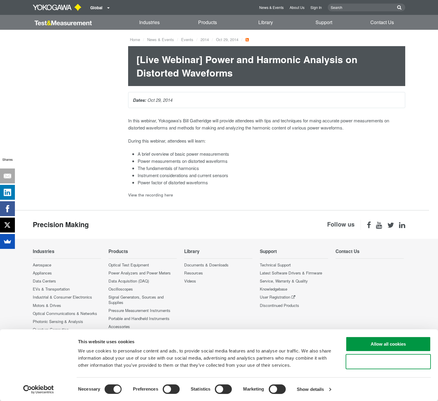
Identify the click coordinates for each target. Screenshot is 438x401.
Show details (310, 389)
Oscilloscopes (120, 289)
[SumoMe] (7, 241)
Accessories (119, 326)
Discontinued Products (279, 305)
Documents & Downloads (206, 265)
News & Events (271, 7)
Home (135, 39)
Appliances (42, 273)
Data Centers (44, 281)
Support (324, 22)
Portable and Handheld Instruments (139, 318)
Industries (149, 22)
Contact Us (382, 22)
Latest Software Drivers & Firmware (291, 273)
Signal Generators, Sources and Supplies (136, 299)
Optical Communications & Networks (65, 313)
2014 (205, 39)
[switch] (171, 389)
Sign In (316, 7)
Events (187, 39)
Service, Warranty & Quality (284, 281)
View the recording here (150, 195)
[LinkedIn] (7, 192)
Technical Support (275, 265)
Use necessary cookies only (388, 361)
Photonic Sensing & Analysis (58, 321)
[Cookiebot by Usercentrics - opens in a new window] (39, 389)
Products (207, 22)
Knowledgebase (273, 289)
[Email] (7, 175)
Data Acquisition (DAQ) (128, 281)
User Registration (275, 297)
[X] (7, 225)
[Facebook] (7, 208)
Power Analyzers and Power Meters (139, 273)
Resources (193, 273)
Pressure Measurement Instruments (139, 310)
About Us (297, 7)
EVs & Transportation (51, 289)
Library (265, 22)
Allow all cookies (388, 344)
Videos (190, 281)
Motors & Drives (47, 305)
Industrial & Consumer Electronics (62, 297)
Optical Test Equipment (128, 265)
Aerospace (42, 265)
